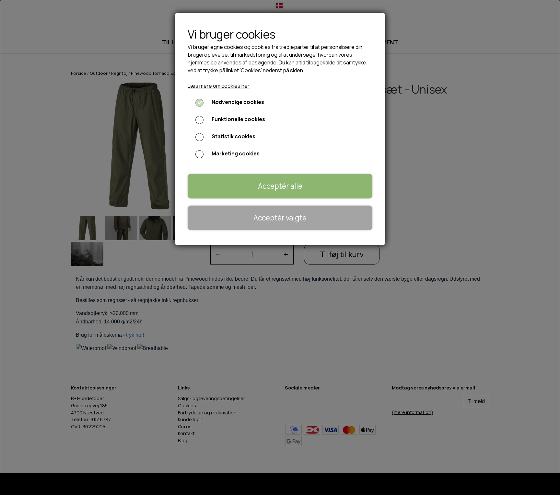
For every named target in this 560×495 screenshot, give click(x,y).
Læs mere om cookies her (219, 85)
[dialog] (280, 247)
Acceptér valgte (280, 218)
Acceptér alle (280, 186)
